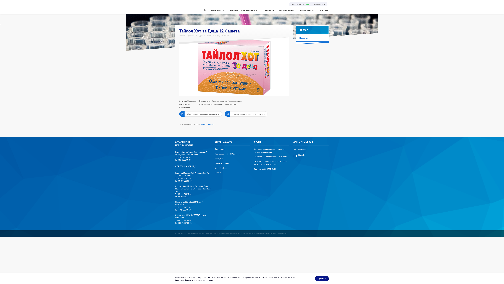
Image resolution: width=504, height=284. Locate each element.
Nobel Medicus (221, 168)
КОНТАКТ (324, 10)
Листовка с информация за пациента (203, 114)
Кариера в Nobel (222, 163)
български (318, 4)
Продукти (190, 36)
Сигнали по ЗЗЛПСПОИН (265, 169)
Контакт (218, 173)
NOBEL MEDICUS (307, 10)
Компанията (220, 149)
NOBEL (178, 7)
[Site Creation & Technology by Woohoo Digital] (325, 233)
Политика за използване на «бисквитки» (271, 157)
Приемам (322, 279)
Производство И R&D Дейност (227, 154)
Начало (182, 36)
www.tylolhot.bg (207, 124)
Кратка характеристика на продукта (249, 114)
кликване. (210, 280)
